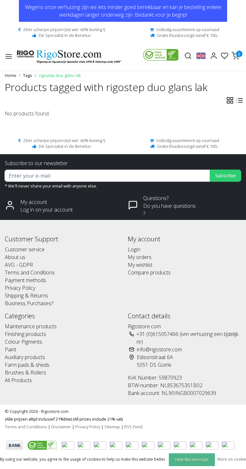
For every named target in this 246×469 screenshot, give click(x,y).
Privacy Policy (20, 287)
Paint (10, 349)
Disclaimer (61, 427)
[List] (239, 100)
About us (15, 257)
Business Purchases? (29, 303)
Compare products (149, 272)
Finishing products (25, 334)
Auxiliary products (25, 357)
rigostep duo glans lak (60, 75)
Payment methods (25, 280)
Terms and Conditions (30, 272)
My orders (140, 257)
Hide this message (192, 459)
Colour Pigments (23, 341)
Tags (27, 75)
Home (10, 75)
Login (134, 249)
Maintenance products (31, 326)
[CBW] (43, 444)
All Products (18, 380)
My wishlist (140, 264)
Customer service (25, 249)
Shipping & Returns (26, 295)
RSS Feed (133, 427)
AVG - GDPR (19, 264)
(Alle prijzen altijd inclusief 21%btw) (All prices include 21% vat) (64, 419)
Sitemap (112, 427)
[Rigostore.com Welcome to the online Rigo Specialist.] (69, 56)
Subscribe (225, 175)
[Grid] (230, 100)
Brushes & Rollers (25, 372)
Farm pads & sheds (27, 364)
